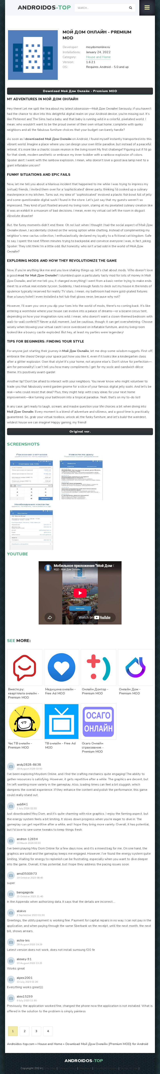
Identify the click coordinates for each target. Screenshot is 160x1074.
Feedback (85, 1068)
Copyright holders (106, 1068)
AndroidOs (44, 8)
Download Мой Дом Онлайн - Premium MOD (80, 91)
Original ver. (80, 431)
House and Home (98, 57)
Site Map (50, 1068)
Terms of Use (129, 1068)
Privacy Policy (67, 1068)
